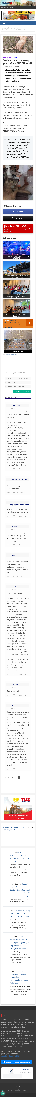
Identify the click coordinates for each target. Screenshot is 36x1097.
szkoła (27, 1041)
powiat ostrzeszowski (25, 1036)
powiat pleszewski (6, 1038)
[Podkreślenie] (11, 378)
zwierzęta (14, 354)
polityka (26, 1031)
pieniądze (12, 1031)
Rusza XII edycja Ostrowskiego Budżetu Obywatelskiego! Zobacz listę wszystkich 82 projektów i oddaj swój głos (20, 890)
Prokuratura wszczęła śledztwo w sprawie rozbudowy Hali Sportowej (20, 914)
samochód (6, 1040)
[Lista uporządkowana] (15, 378)
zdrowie (3, 1046)
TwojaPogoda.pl (9, 830)
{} (26, 378)
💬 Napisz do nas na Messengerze (16, 1062)
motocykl (12, 1024)
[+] (28, 378)
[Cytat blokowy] (19, 378)
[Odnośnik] (24, 378)
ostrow (15, 66)
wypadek (16, 1043)
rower (22, 1038)
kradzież (4, 1024)
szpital (32, 1041)
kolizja (15, 1022)
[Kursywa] (8, 378)
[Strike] (13, 378)
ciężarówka (10, 1020)
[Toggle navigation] (3, 23)
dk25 (18, 1019)
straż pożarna (18, 1041)
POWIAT (14, 57)
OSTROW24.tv (25, 1070)
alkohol (3, 1020)
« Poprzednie (9, 777)
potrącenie (9, 1033)
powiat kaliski (18, 1033)
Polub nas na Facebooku (14, 1076)
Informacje (7, 57)
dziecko (31, 1019)
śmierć (15, 1046)
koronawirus (23, 1022)
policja (20, 1030)
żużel (20, 1046)
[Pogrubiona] (6, 378)
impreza (3, 1022)
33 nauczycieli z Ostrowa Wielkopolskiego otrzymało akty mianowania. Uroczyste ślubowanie (20, 942)
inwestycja (9, 1022)
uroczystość (7, 1044)
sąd (2, 1044)
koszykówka (31, 1022)
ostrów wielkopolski (13, 1027)
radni (18, 1038)
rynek (26, 1038)
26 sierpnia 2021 (8, 66)
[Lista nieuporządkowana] (17, 378)
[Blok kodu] (22, 378)
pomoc (8, 354)
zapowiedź (25, 1044)
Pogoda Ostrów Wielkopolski (14, 827)
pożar (14, 1038)
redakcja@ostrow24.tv (10, 1056)
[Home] (6, 28)
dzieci (27, 1020)
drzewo (22, 1019)
